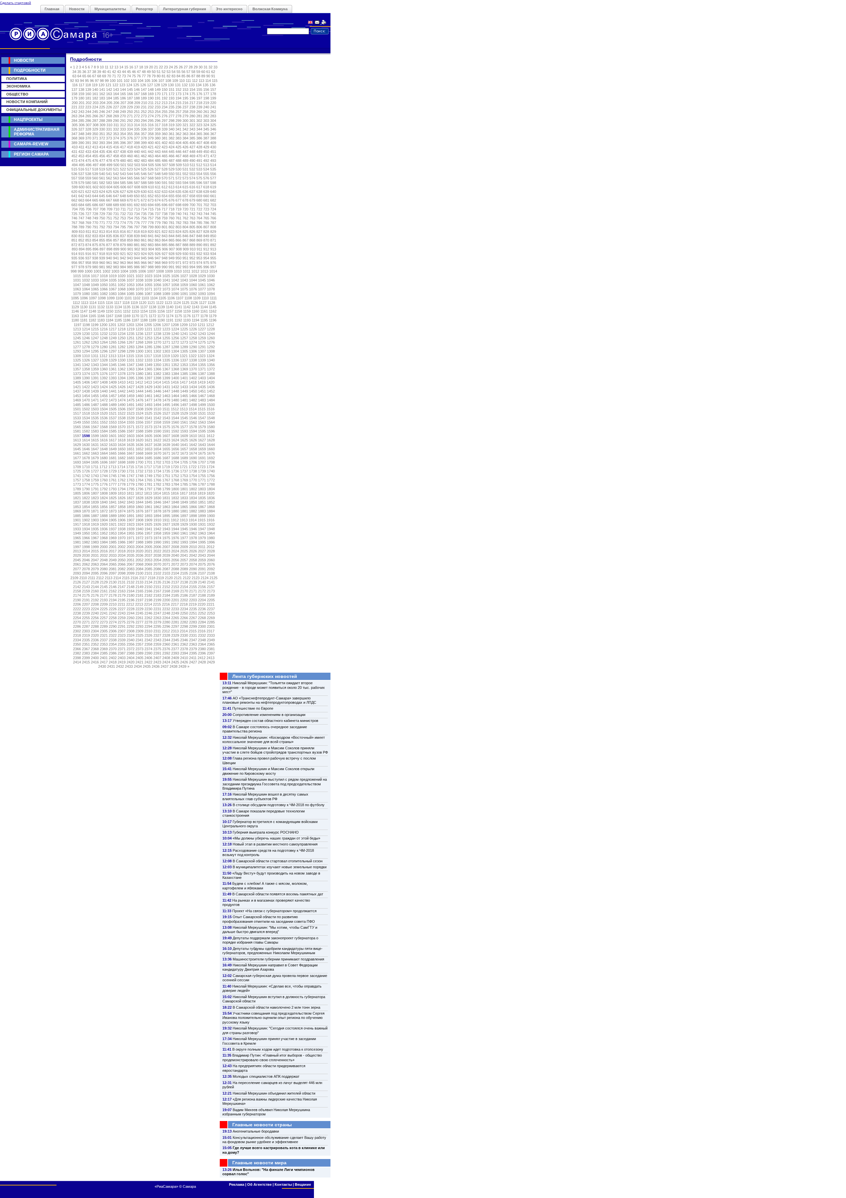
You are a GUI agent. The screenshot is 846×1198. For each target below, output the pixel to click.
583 (109, 183)
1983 (95, 542)
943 (130, 258)
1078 (211, 289)
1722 (193, 467)
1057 (166, 285)
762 (185, 218)
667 (109, 200)
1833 (184, 498)
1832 (175, 498)
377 (137, 138)
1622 (157, 440)
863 (158, 240)
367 (213, 134)
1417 (184, 382)
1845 (148, 502)
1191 (169, 320)
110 (182, 81)
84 (178, 76)
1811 (130, 493)
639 (206, 192)
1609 (184, 436)
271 (130, 116)
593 (178, 183)
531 (185, 169)
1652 (139, 449)
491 (199, 161)
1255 (166, 338)
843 (165, 236)
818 (137, 232)
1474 (122, 400)
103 (133, 81)
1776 (104, 484)
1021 (131, 276)
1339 (202, 360)
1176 (187, 316)
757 (151, 218)
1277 (77, 347)
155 (199, 90)
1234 (122, 334)
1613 (77, 440)
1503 (95, 409)
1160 (195, 311)
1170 (135, 316)
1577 (184, 427)
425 (178, 147)
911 (199, 249)
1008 (160, 271)
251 (137, 112)
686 (95, 205)
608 (137, 187)
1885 (77, 516)
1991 (166, 542)
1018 (104, 276)
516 (81, 169)
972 (185, 263)
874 (88, 245)
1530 (193, 413)
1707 (202, 462)
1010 (178, 271)
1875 (131, 511)
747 (81, 218)
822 (165, 232)
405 (185, 143)
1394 (122, 378)
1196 (212, 320)
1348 (139, 365)
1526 (157, 413)
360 (165, 134)
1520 (104, 413)
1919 (95, 524)
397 (130, 143)
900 (123, 249)
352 (109, 134)
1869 (77, 511)
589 (151, 183)
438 (123, 152)
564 (123, 178)
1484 (211, 400)
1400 (175, 378)
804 (185, 227)
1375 (95, 374)
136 (212, 85)
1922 (122, 524)
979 (88, 267)
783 (185, 223)
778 (151, 223)
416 (116, 147)
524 (137, 169)
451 (213, 152)
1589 (148, 431)
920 (116, 254)
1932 (211, 524)
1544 (175, 418)
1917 (77, 524)
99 (107, 81)
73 (124, 76)
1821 (77, 498)
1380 (139, 374)
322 (192, 125)
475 (88, 161)
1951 (95, 533)
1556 (139, 422)
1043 (184, 280)
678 (185, 200)
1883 (202, 511)
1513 (184, 409)
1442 (122, 391)
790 (88, 227)
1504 (104, 409)
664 (88, 200)
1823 (95, 498)
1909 (148, 520)
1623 (166, 440)
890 (199, 245)
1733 (148, 471)
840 (144, 236)
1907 (131, 520)
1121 (151, 303)
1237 (148, 334)
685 (88, 205)
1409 (113, 382)
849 (206, 236)
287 (95, 121)
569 (158, 178)
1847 (166, 502)
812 (95, 232)
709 (109, 209)
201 (82, 103)
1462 (157, 396)
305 (75, 125)
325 (213, 125)
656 (178, 196)
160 (88, 94)
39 (99, 72)
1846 (157, 502)
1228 (211, 329)
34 (74, 72)
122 (115, 85)
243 (81, 112)
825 (185, 232)
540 (102, 174)
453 (81, 156)
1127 (203, 303)
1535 (95, 418)
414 (102, 147)
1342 (86, 365)
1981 (77, 542)
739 (171, 214)
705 (82, 209)
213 (165, 103)
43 (119, 72)
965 (137, 263)
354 (123, 134)
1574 (157, 427)
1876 (139, 511)
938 (95, 258)
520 (109, 169)
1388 (211, 374)
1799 (166, 489)
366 (206, 134)
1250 (122, 338)
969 (165, 263)
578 (74, 183)
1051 (113, 285)
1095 (75, 298)
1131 (92, 307)
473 (74, 161)
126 (143, 85)
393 (102, 143)
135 (206, 85)
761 (178, 218)
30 (201, 67)
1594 (193, 431)
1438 (86, 391)
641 (74, 196)
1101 (128, 298)
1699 (131, 462)
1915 (202, 520)
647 (116, 196)
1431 (166, 387)
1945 (184, 529)
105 (147, 81)
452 (74, 156)
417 (123, 147)
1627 (202, 440)
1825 (113, 498)
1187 (135, 320)
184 (109, 98)
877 (109, 245)
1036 (122, 280)
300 (185, 121)
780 (165, 223)
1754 (193, 476)
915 (81, 254)
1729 (113, 471)
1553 (113, 422)
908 (179, 249)
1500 (211, 405)
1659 (202, 449)
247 (109, 112)
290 (116, 121)
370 (88, 138)
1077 (202, 289)
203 (95, 103)
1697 (113, 462)
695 (158, 205)
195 (185, 98)
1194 (195, 320)
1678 (86, 458)
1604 (139, 436)
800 (158, 227)
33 (215, 67)
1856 (104, 507)
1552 (104, 422)
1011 (186, 271)
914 (74, 254)
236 (178, 107)
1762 (122, 480)
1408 (104, 382)
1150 (109, 311)
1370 (193, 369)
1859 (131, 507)
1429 (148, 387)
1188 (144, 320)
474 (81, 161)
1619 (131, 440)
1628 (211, 440)
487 (171, 161)
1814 (157, 493)
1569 (113, 427)
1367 (166, 369)
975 (206, 263)
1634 (122, 445)
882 (144, 245)
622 (88, 192)
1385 (184, 374)
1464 (175, 396)
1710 (86, 467)
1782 (157, 484)
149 (158, 90)
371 (95, 138)
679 (192, 200)
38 (94, 72)
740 (178, 214)
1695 (95, 462)
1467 (202, 396)
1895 (166, 516)
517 (88, 169)
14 (121, 67)
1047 (77, 285)
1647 (95, 449)
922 (130, 254)
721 (192, 209)
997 (213, 267)
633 (165, 192)
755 (137, 218)
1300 (139, 351)
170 (158, 94)
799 (151, 227)
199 (213, 98)
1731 (131, 471)
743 (199, 214)
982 (109, 267)
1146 (75, 311)
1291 (202, 347)
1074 (175, 289)
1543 (166, 418)
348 (81, 134)
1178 (204, 316)
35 (79, 72)
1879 (166, 511)
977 (74, 267)
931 (192, 254)
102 (127, 81)
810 (82, 232)
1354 (193, 365)
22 (161, 67)
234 (165, 107)
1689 (184, 458)
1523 (131, 413)
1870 (86, 511)
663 (81, 200)
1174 (169, 316)
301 (192, 121)
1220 (139, 329)
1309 (77, 356)
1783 (166, 484)
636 (185, 192)
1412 (139, 382)
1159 (187, 311)
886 (171, 245)
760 (171, 218)
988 (151, 267)
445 (171, 152)
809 (75, 232)
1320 (175, 356)
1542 (157, 418)
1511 (166, 409)
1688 (175, 458)
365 (199, 134)
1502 (86, 409)
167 (137, 94)
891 (206, 245)
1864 (175, 507)
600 (82, 187)
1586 (122, 431)
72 (119, 76)
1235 (131, 334)
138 (81, 90)
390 (81, 143)
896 (95, 249)
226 (109, 107)
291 (123, 121)
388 (213, 138)
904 (151, 249)
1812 (139, 493)
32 (210, 67)
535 (213, 169)
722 (199, 209)
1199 (94, 325)
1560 (175, 422)
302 (199, 121)
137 (74, 90)
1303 (166, 351)
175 (192, 94)
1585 (113, 431)
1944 (175, 529)
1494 (157, 405)
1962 (193, 533)
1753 (184, 476)
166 (130, 94)
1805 (77, 493)
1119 (134, 303)
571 (171, 178)
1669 (148, 453)
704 (75, 209)
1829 (148, 498)
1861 (148, 507)
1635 (131, 445)
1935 (95, 529)
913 (213, 249)
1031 (77, 280)
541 (109, 174)
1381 (148, 374)
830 (74, 236)
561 (102, 178)
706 (89, 209)
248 (116, 112)
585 (123, 183)
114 (208, 81)
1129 (75, 307)
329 (95, 129)
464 (158, 156)
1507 (131, 409)
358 (151, 134)
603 (102, 187)
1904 (104, 520)
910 (193, 249)
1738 (193, 471)
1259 (202, 338)
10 (102, 67)
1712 (103, 467)
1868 (211, 507)
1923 (131, 524)
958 (88, 263)
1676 (211, 453)
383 (178, 138)
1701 (148, 462)
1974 (157, 538)
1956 (139, 533)
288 (102, 121)
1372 (211, 369)
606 (123, 187)
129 (164, 85)
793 (109, 227)
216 (185, 103)
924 (144, 254)
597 (206, 183)
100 (113, 81)
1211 (201, 325)
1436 (211, 387)
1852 (211, 502)
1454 (86, 396)
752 (116, 218)
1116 (109, 303)
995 (199, 267)
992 (178, 267)
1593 (184, 431)
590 (158, 183)
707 (95, 209)
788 (74, 227)
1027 (184, 276)
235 (171, 107)
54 (173, 72)
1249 (113, 338)
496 (89, 165)
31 (206, 67)
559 (88, 178)
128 (157, 85)
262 (213, 112)
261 (206, 112)
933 (206, 254)
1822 (86, 498)
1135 (127, 307)
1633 (113, 445)
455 (95, 156)
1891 (131, 516)
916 (88, 254)
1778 (122, 484)
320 (178, 125)
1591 (166, 431)
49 (149, 72)
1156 (161, 311)
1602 (122, 436)
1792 (104, 489)
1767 (166, 480)
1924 (139, 524)
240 (206, 107)
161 (95, 94)
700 (192, 205)
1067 (113, 289)
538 (88, 174)
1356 (211, 365)
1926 (157, 524)
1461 (148, 396)
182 (95, 98)
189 (144, 98)
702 (206, 205)
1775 (95, 484)
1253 (148, 338)
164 (116, 94)
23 (166, 67)
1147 (84, 311)
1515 (202, 409)
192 (165, 98)
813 (102, 232)
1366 (157, 369)
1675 (202, 453)
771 (102, 223)
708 (102, 209)
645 (102, 196)
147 (144, 90)
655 (171, 196)
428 (199, 147)
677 (178, 200)
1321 (184, 356)
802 (171, 227)
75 (134, 76)
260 (199, 112)
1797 (148, 489)
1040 (157, 280)
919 (109, 254)
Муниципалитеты (110, 9)
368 (74, 138)
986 (137, 267)
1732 (139, 471)
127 (150, 85)
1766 (157, 480)
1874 (122, 511)
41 (109, 72)
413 (95, 147)
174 (185, 94)
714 (144, 209)
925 (151, 254)
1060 (193, 285)
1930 (193, 524)
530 (178, 169)
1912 (175, 520)
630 (144, 192)
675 (165, 200)
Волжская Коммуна (270, 9)
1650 (122, 449)
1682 (122, 458)
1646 (86, 449)
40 (104, 72)
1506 (122, 409)
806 (199, 227)
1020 (122, 276)
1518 (86, 413)
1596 (211, 431)
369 (81, 138)
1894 (157, 516)
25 (176, 67)
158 (74, 94)
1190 (161, 320)
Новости (77, 9)
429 (206, 147)
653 (158, 196)
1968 (104, 538)
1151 (118, 311)
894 (82, 249)
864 (165, 240)
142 (109, 90)
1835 (202, 498)
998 (74, 271)
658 (192, 196)
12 (111, 67)
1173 (161, 316)
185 (116, 98)
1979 (202, 538)
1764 (139, 480)
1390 (86, 378)
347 (74, 134)
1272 (175, 342)
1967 (95, 538)
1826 (122, 498)
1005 (133, 271)
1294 (86, 351)
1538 (122, 418)
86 (188, 76)
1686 (157, 458)
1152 (127, 311)
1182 (92, 320)
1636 (139, 445)
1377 (113, 374)
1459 (131, 396)
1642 (193, 445)
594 (185, 183)
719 (178, 209)
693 (144, 205)
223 (88, 107)
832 (88, 236)
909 (186, 249)
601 (89, 187)
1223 (166, 329)
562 (109, 178)
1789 (77, 489)
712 (130, 209)
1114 (92, 303)
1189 (152, 320)
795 (123, 227)
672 (144, 200)
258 (185, 112)
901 (130, 249)
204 (102, 103)
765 (206, 218)
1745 (113, 476)
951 (185, 258)
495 (82, 165)
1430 (157, 387)
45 (129, 72)
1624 (175, 440)
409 (213, 143)
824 (178, 232)
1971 (131, 538)
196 (192, 98)
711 (123, 209)
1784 (175, 484)
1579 (202, 427)
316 (151, 125)
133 (192, 85)
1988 (139, 542)
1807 (95, 493)
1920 (104, 524)
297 (165, 121)
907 (172, 249)
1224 (175, 329)
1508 (139, 409)
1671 (166, 453)
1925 (148, 524)
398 (137, 143)
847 (192, 236)
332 (116, 129)
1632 (104, 445)
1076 (193, 289)
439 (130, 152)
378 (144, 138)
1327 (95, 360)
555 (206, 174)
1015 (77, 276)
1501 (77, 409)
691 (130, 205)
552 (185, 174)
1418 (193, 382)
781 (171, 223)
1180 (75, 320)
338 (158, 129)
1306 (193, 351)
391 (88, 143)
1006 (142, 271)
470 (199, 156)
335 (137, 129)
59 (198, 72)
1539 (131, 418)
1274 (193, 342)
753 (123, 218)
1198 (86, 325)
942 (123, 258)
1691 (202, 458)
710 (116, 209)
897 (102, 249)
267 (102, 116)
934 (213, 254)
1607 (166, 436)
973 (192, 263)
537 (81, 174)
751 (109, 218)
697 (171, 205)
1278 (86, 347)
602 (95, 187)
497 (95, 165)
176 (199, 94)
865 (171, 240)
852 (81, 240)
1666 (122, 453)
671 (137, 200)
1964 (211, 533)
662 (74, 200)
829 (213, 232)
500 (116, 165)
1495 (166, 405)
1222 (157, 329)
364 (192, 134)
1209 (184, 325)
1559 (166, 422)
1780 (139, 484)
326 (74, 129)
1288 (175, 347)
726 (81, 214)
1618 (122, 440)
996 (206, 267)
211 (151, 103)
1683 (131, 458)
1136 (135, 307)
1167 (109, 316)
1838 (86, 502)
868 (192, 240)
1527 (166, 413)
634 (171, 192)
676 (171, 200)
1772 (211, 480)
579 (81, 183)
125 (136, 85)
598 (213, 183)
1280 (104, 347)
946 (151, 258)
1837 (77, 502)
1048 (86, 285)
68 (99, 76)
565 (130, 178)
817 (130, 232)
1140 (169, 307)
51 (159, 72)
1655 (166, 449)
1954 (122, 533)
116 (75, 85)
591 (165, 183)
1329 (113, 360)
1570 (122, 427)
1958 (157, 533)
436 (109, 152)
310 (109, 125)
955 (213, 258)
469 (192, 156)
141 (102, 90)
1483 (202, 400)
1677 (77, 458)
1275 (202, 342)
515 (74, 169)
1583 (95, 431)
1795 (131, 489)
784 (192, 223)
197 (199, 98)
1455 (95, 396)
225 (102, 107)
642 (81, 196)
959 (95, 263)
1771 (202, 480)
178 (213, 94)
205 (109, 103)
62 (213, 72)
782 (178, 223)
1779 (131, 484)
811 (88, 232)
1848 (175, 502)
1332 (139, 360)
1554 (122, 422)
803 (178, 227)
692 (137, 205)
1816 (175, 493)
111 (188, 81)
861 (144, 240)
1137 (144, 307)
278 (178, 116)
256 (171, 112)
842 (158, 236)
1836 (211, 498)
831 (81, 236)
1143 (195, 307)
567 (144, 178)
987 (144, 267)
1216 (104, 329)
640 (213, 192)
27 (186, 67)
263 (74, 116)
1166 (101, 316)
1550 (86, 422)
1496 (175, 405)
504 (144, 165)
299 (178, 121)
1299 (131, 351)
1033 (95, 280)
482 (137, 161)
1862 (157, 507)
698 (178, 205)
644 (95, 196)
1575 (166, 427)
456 (102, 156)
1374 (86, 374)
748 (88, 218)
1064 (86, 289)
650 (137, 196)
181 (88, 98)
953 (199, 258)
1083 (113, 294)
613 (171, 187)
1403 (202, 378)
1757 (77, 480)
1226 (193, 329)
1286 (157, 347)
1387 (202, 374)
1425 (113, 387)
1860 (139, 507)
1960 (175, 533)
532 (192, 169)
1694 (86, 462)
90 (208, 76)
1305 (184, 351)
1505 (113, 409)
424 (171, 147)
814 (109, 232)
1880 (175, 511)
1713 (112, 467)
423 (165, 147)
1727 (95, 471)
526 (151, 169)
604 (109, 187)
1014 (213, 271)
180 (81, 98)
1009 (169, 271)
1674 (193, 453)
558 (81, 178)
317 (158, 125)
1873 (113, 511)
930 (185, 254)
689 (116, 205)
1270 (157, 342)
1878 (157, 511)
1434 (193, 387)
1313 (112, 356)
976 (213, 263)
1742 (86, 476)
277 (171, 116)
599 (75, 187)
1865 (184, 507)
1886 (86, 516)
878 (116, 245)
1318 (157, 356)
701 (199, 205)
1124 (177, 303)
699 (185, 205)
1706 (193, 462)
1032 (86, 280)
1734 (157, 471)
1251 (131, 338)
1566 (86, 427)
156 (206, 90)
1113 (84, 303)
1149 (101, 311)
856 (109, 240)
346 (213, 129)
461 (137, 156)
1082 (104, 294)
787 (213, 223)
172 (171, 94)
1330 (122, 360)
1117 (117, 303)
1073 (166, 289)
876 (102, 245)
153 (185, 90)
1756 (211, 476)
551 (178, 174)
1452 (211, 391)
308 (95, 125)
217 (192, 103)
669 (123, 200)
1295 (95, 351)
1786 (193, 484)
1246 (86, 338)
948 (165, 258)
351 (102, 134)
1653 (148, 449)
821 (158, 232)
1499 (202, 405)
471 (206, 156)
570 (165, 178)
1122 (160, 303)
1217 (113, 329)
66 (89, 76)
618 (206, 187)
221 (74, 107)
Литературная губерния (184, 9)
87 (193, 76)
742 (192, 214)
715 (151, 209)
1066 (104, 289)
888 (185, 245)
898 (109, 249)
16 (131, 67)
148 (151, 90)
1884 (211, 511)
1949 (77, 533)
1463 (166, 396)
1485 (77, 405)
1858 (122, 507)
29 (196, 67)
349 (88, 134)
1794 (122, 489)
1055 (148, 285)
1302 (157, 351)
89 (203, 76)
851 (74, 240)
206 (116, 103)
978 (81, 267)
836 (116, 236)
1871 (95, 511)
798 (144, 227)
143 (116, 90)
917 (95, 254)
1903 (95, 520)
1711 (94, 467)
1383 (166, 374)
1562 (193, 422)
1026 (175, 276)
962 (116, 263)
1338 (193, 360)
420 (144, 147)
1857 (113, 507)
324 (206, 125)
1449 (184, 391)
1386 (193, 374)
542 (116, 174)
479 (116, 161)
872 (74, 245)
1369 (184, 369)
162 (102, 94)
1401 (184, 378)
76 (139, 76)
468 (185, 156)
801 (165, 227)
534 (206, 169)
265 (88, 116)
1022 (139, 276)
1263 (95, 342)
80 (159, 76)
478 (109, 161)
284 (74, 121)
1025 (166, 276)
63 (74, 76)
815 (116, 232)
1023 (148, 276)
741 (185, 214)
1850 (193, 502)
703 (213, 205)
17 (136, 67)
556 (213, 174)
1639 (166, 445)
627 (123, 192)
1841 (113, 502)
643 (88, 196)
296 (158, 121)
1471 (95, 400)
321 (185, 125)
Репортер (144, 9)
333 (123, 129)
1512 (175, 409)
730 (109, 214)
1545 (184, 418)
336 (144, 129)
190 (151, 98)
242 (74, 112)
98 (102, 81)
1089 (166, 294)
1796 (139, 489)
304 (213, 121)
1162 (212, 311)
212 (158, 103)
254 (158, 112)
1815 (166, 493)
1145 (212, 307)
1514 (193, 409)
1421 (77, 387)
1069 (131, 289)
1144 (204, 307)
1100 (119, 298)
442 (151, 152)
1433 (184, 387)
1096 (84, 298)
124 (129, 85)
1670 (157, 453)
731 (116, 214)
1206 (157, 325)
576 (206, 178)
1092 (193, 294)
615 (185, 187)
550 (171, 174)
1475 (131, 400)
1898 (193, 516)
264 (81, 116)
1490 (122, 405)
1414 (157, 382)
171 (165, 94)
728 (95, 214)
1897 (184, 516)
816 (123, 232)
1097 (93, 298)
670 (130, 200)
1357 (77, 369)
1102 (136, 298)
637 (192, 192)
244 (88, 112)
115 (214, 81)
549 (165, 174)
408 (206, 143)
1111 (213, 298)
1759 (95, 480)
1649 (113, 449)
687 (102, 205)
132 (185, 85)
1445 (148, 391)
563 (116, 178)
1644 (211, 445)
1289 (184, 347)
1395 (131, 378)
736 (151, 214)
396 (123, 143)
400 (151, 143)
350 (95, 134)
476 (95, 161)
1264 (104, 342)
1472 (104, 400)
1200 (103, 325)
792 (102, 227)
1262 (86, 342)
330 (102, 129)
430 (213, 147)
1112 (76, 303)
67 (94, 76)
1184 (109, 320)
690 (123, 205)
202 (89, 103)
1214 (86, 329)
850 (213, 236)
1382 (157, 374)
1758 (86, 480)
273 (144, 116)
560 (95, 178)
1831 (166, 498)
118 (88, 85)
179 (74, 98)
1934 (86, 529)
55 (178, 72)
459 (123, 156)
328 (88, 129)
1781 (148, 484)
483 (144, 161)
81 (164, 76)
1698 (122, 462)
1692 (211, 458)
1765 (148, 480)
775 (130, 223)
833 (95, 236)
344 (199, 129)
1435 (202, 387)
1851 (202, 502)
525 (144, 169)
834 (102, 236)
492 (206, 161)
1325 (77, 360)
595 (192, 183)
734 (137, 214)
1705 (184, 462)
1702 (157, 462)
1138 (152, 307)
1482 (193, 400)
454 (88, 156)
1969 (113, 538)
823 (171, 232)
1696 (104, 462)
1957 (148, 533)
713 (137, 209)
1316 (139, 356)
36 (84, 72)
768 (81, 223)
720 (185, 209)
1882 (193, 511)
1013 (204, 271)
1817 (184, 493)
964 (130, 263)
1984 (104, 542)
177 (206, 94)
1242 (193, 334)
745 (213, 214)
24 (171, 67)
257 (178, 112)
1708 (211, 462)
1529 (184, 413)
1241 (184, 334)
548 (158, 174)
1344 (104, 365)
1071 (148, 289)
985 (130, 267)
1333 (148, 360)
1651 (131, 449)
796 (130, 227)
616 (192, 187)
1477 (148, 400)
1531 (202, 413)
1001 (97, 271)
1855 (95, 507)
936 (81, 258)
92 (72, 81)
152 (178, 90)
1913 (184, 520)
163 (109, 94)
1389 (77, 378)
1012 (195, 271)
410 (75, 147)
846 (185, 236)
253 (151, 112)
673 (151, 200)
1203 (130, 325)
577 (213, 178)
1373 (77, 374)
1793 (113, 489)
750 (102, 218)
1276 (211, 342)
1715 (130, 467)
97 (97, 81)
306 (82, 125)
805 (192, 227)
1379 (131, 374)
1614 (86, 440)
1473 (113, 400)
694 (151, 205)
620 (74, 192)
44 (124, 72)
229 (130, 107)
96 (92, 81)
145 (130, 90)
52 (164, 72)
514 (213, 165)
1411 (130, 382)
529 (171, 169)
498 (102, 165)
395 (116, 143)
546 (144, 174)
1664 (104, 453)
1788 (211, 484)
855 (102, 240)
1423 (95, 387)
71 (114, 76)
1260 (211, 338)
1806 (86, 493)
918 (102, 254)
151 (171, 90)
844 (171, 236)
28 (191, 67)
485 (158, 161)
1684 (139, 458)
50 (154, 72)
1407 (95, 382)
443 (158, 152)
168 (144, 94)
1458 (122, 396)
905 (158, 249)
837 (123, 236)
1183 (101, 320)
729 (102, 214)
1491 (131, 405)
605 (116, 187)
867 (185, 240)
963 (123, 263)
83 (173, 76)
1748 (139, 476)
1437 (77, 391)
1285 (148, 347)
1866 (193, 507)
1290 (193, 347)
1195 (204, 320)
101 (120, 81)
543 (123, 174)
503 (137, 165)
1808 (104, 493)
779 (158, 223)
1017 (95, 276)
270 (123, 116)
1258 (193, 338)
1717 (148, 467)
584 (116, 183)
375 (123, 138)
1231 (95, 334)
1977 (184, 538)
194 (178, 98)
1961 (184, 533)
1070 (139, 289)
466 (171, 156)
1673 (184, 453)
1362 (122, 369)
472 (213, 156)
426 (185, 147)
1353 (184, 365)
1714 (121, 467)
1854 (86, 507)
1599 (95, 436)
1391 (95, 378)
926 (158, 254)
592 (171, 183)
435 (102, 152)
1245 (77, 338)
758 (158, 218)
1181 (84, 320)
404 (178, 143)
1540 (139, 418)
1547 (202, 418)
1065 (95, 289)
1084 (122, 294)
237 (185, 107)
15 (126, 67)
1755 (202, 476)
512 (199, 165)
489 (185, 161)
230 (137, 107)
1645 (77, 449)
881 (137, 245)
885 (165, 245)
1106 (171, 298)
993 (185, 267)
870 (206, 240)
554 (199, 174)
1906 (122, 520)
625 (109, 192)
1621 (148, 440)
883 (151, 245)
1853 (77, 507)
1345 (113, 365)
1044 (193, 280)
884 (158, 245)
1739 (202, 471)
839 (137, 236)
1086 (139, 294)
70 (109, 76)
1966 (86, 538)
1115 (101, 303)
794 (116, 227)
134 (199, 85)
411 (81, 147)
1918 (86, 524)
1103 (145, 298)
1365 (148, 369)
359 (158, 134)
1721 (184, 467)
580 (88, 183)
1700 (139, 462)
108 (168, 81)
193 (171, 98)
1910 (157, 520)
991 (171, 267)
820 (151, 232)
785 (199, 223)
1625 (184, 440)
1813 (148, 493)
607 (130, 187)
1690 (193, 458)
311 (116, 125)
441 (144, 152)
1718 (157, 467)
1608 (175, 436)
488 (178, 161)
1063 (77, 289)
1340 (211, 360)
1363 (131, 369)
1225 (184, 329)
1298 (122, 351)
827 (199, 232)
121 (108, 85)
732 (123, 214)
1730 (122, 471)
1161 (204, 311)
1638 (157, 445)
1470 (86, 400)
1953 (113, 533)
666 (102, 200)
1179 (212, 316)
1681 (113, 458)
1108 (188, 298)
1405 (77, 382)
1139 (161, 307)
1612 (210, 436)
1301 (148, 351)
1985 (113, 542)
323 (199, 125)
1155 (152, 311)
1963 (202, 533)
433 (88, 152)
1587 (131, 431)
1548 (211, 418)
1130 (84, 307)
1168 (118, 316)
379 (151, 138)
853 (88, 240)
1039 (148, 280)
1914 (193, 520)
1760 (104, 480)
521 (116, 169)
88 (198, 76)
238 (192, 107)
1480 (175, 400)
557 (74, 178)
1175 (178, 316)
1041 (166, 280)
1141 (178, 307)
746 (74, 218)
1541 (148, 418)
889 (192, 245)
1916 (210, 520)
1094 (211, 294)
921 (123, 254)
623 (95, 192)
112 (195, 81)
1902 (86, 520)
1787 (202, 484)
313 (130, 125)
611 (158, 187)
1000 (89, 271)
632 (158, 192)
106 (154, 81)
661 (213, 196)
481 (130, 161)
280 (192, 116)
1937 (113, 529)
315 (144, 125)
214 (171, 103)
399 (144, 143)
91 (213, 76)
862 (151, 240)
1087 (148, 294)
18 (141, 67)
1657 (184, 449)
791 (95, 227)
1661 (77, 453)
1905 (113, 520)
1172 (152, 316)
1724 (210, 467)
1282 (122, 347)
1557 (148, 422)
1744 (104, 476)
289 (109, 121)
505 (151, 165)
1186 (127, 320)
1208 (175, 325)
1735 (166, 471)
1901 (77, 520)
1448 (175, 391)
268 (109, 116)
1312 (103, 356)
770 (95, 223)
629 (137, 192)
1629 (77, 445)
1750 (157, 476)
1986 (122, 542)
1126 (194, 303)
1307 (202, 351)
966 (144, 263)
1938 (122, 529)
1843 (131, 502)
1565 (77, 427)
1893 (148, 516)
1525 (148, 413)
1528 (175, 413)
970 (171, 263)
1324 (210, 356)
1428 (139, 387)
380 (158, 138)
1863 (166, 507)
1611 (202, 436)
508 (172, 165)
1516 (210, 409)
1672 (175, 453)
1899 (202, 516)
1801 (184, 489)
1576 (175, 427)
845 (178, 236)
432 (81, 152)
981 (102, 267)
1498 (193, 405)
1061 (202, 285)
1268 (139, 342)
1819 (202, 493)
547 (151, 174)
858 (123, 240)
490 (192, 161)
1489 (113, 405)
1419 (202, 382)
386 (199, 138)
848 (199, 236)
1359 (95, 369)
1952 (104, 533)
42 (114, 72)
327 (81, 129)
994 (192, 267)
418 (130, 147)
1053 (131, 285)
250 (130, 112)
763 (192, 218)
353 (116, 134)
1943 (166, 529)
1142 (187, 307)
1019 (113, 276)
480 (123, 161)
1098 (102, 298)
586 (130, 183)
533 (199, 169)
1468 (211, 396)
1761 (113, 480)
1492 (139, 405)
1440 (104, 391)
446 (178, 152)
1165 (92, 316)
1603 (131, 436)
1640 (175, 445)
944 (137, 258)
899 (116, 249)
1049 (95, 285)
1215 (95, 329)
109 (175, 81)
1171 (144, 316)
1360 (104, 369)
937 (88, 258)
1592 (175, 431)
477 (102, 161)
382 (171, 138)
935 (74, 258)
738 (165, 214)
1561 (184, 422)
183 (102, 98)
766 (213, 218)
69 (104, 76)
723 (206, 209)
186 (123, 98)
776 (137, 223)
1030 (211, 276)
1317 (148, 356)
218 (199, 103)
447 (185, 152)
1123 (168, 303)
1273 (184, 342)
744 (206, 214)
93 (77, 81)
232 (151, 107)
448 (192, 152)
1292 (211, 347)
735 (144, 214)
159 (81, 94)
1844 (139, 502)
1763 (131, 480)
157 (213, 90)
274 (151, 116)
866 (178, 240)
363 (185, 134)
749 (95, 218)
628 (130, 192)
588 (144, 183)
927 (165, 254)
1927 (166, 524)
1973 (148, 538)
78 (149, 76)
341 (178, 129)
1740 (211, 471)
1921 (113, 524)
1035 (113, 280)
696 (165, 205)
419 (137, 147)
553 (192, 174)
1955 (131, 533)
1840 (104, 502)
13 (116, 67)
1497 (184, 405)
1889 (113, 516)
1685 (148, 458)
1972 (139, 538)
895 (89, 249)
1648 (104, 449)
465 (165, 156)
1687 (166, 458)
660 (206, 196)
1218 (122, 329)
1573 (148, 427)
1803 (202, 489)
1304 (175, 351)
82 (169, 76)
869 (199, 240)
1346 (122, 365)
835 (109, 236)
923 (137, 254)
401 (158, 143)
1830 (157, 498)
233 (158, 107)
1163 (75, 316)
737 (158, 214)
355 (130, 134)
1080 (86, 294)
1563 (202, 422)
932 (199, 254)
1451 (202, 391)
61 (208, 72)
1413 (148, 382)
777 (144, 223)
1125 (185, 303)
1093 (202, 294)
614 (178, 187)
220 (213, 103)
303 (206, 121)
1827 (131, 498)
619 (213, 187)
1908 (139, 520)
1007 (151, 271)
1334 (157, 360)
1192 (178, 320)
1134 (118, 307)
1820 (210, 493)
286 (88, 121)
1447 (166, 391)
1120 (142, 303)
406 (192, 143)
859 (130, 240)
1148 (92, 311)
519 (102, 169)
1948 (211, 529)
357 (144, 134)
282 (206, 116)
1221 (148, 329)
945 (144, 258)
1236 (139, 334)
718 (171, 209)
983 (116, 267)
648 (123, 196)
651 (144, 196)
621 (81, 192)
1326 (86, 360)
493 (213, 161)
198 (206, 98)
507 (165, 165)
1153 (135, 311)
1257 (184, 338)
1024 (157, 276)
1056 (157, 285)
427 (192, 147)
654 (165, 196)
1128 (211, 303)
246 (102, 112)
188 (137, 98)
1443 (131, 391)
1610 (193, 436)
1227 (202, 329)
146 (137, 90)
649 (130, 196)
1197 (77, 325)
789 (81, 227)
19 (146, 67)
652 (151, 196)
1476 (139, 400)
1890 (122, 516)
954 (206, 258)
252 (144, 112)
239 (199, 107)
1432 (175, 387)
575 (199, 178)
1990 (157, 542)
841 (151, 236)
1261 (77, 342)
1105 (162, 298)
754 (130, 218)
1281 (113, 347)
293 (137, 121)
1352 (175, 365)
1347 (131, 365)
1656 (175, 449)
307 (89, 125)
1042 (175, 280)
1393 (113, 378)
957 (81, 263)
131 (178, 85)
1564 (211, 422)
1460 (139, 396)
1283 (131, 347)
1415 (166, 382)
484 (151, 161)
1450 (193, 391)
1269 (148, 342)
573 (185, 178)
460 (130, 156)
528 (165, 169)
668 (116, 200)
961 (109, 263)
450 (206, 152)
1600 (104, 436)
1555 (131, 422)
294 (144, 121)
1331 (131, 360)
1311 (94, 356)
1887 (95, 516)
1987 (131, 542)
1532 (211, 413)
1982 (86, 542)
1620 (139, 440)
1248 (104, 338)
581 (95, 183)
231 (144, 107)
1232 (104, 334)
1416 (175, 382)
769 (88, 223)
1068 (122, 289)
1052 (122, 285)
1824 (104, 498)
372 (102, 138)
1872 (104, 511)
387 (206, 138)
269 (116, 116)
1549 (77, 422)
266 (95, 116)
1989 (148, 542)
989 (158, 267)
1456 (104, 396)
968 (158, 263)
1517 (77, 413)
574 (192, 178)
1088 (157, 294)
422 (158, 147)
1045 (202, 280)
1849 (184, 502)
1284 (139, 347)
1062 (211, 285)
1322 (193, 356)
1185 (118, 320)
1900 (211, 516)
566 (137, 178)
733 (130, 214)
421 (151, 147)
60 (203, 72)
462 (144, 156)
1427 (131, 387)
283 (213, 116)
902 (137, 249)
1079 (77, 294)
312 (123, 125)
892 (213, 245)
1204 (139, 325)
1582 (86, 431)
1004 (124, 271)
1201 (112, 325)
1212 (210, 325)
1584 (104, 431)
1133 (109, 307)
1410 (122, 382)
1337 (184, 360)
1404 (211, 378)
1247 (95, 338)
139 (88, 90)
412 (88, 147)
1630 (86, 445)
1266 (122, 342)
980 (95, 267)
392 (95, 143)
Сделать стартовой (15, 3)
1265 (113, 342)
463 (151, 156)
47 (139, 72)
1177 (195, 316)
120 (101, 85)
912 (206, 249)
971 (178, 263)
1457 (113, 396)
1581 (77, 431)
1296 (104, 351)
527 (158, 169)
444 (165, 152)
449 (199, 152)
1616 (104, 440)
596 (199, 183)
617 (199, 187)
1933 (77, 529)
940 (109, 258)
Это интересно (229, 9)
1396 (139, 378)
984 (123, 267)
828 (206, 232)
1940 (139, 529)
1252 (139, 338)
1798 (157, 489)
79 (154, 76)
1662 (86, 453)
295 (151, 121)
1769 (184, 480)
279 (185, 116)
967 (151, 263)
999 (81, 271)
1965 (77, 538)
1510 (157, 409)
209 (137, 103)
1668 (139, 453)
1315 (130, 356)
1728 (104, 471)
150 (165, 90)
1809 (113, 493)
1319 (166, 356)
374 (116, 138)
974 (199, 263)
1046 (211, 280)
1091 (184, 294)
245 (95, 112)
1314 (121, 356)
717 (165, 209)
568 (151, 178)
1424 (104, 387)
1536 (104, 418)
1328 (104, 360)
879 (123, 245)
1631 (95, 445)
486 (165, 161)
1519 (95, 413)
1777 (113, 484)
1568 (104, 427)
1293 (77, 351)
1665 (113, 453)
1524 (139, 413)
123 (122, 85)
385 (192, 138)
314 (137, 125)
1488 (104, 405)
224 (95, 107)
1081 (95, 294)
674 (158, 200)
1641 (184, 445)
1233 (113, 334)
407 (199, 143)
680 (199, 200)
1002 (106, 271)
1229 (77, 334)
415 (109, 147)
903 (144, 249)
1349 (148, 365)
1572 (139, 427)
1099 (111, 298)
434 (95, 152)
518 (95, 169)
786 (206, 223)
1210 (193, 325)
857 (116, 240)
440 (137, 152)
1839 (95, 502)
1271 (166, 342)
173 (178, 94)
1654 (157, 449)
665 (95, 200)
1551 (95, 422)
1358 (86, 369)
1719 (166, 467)
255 (165, 112)
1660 (211, 449)
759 (165, 218)
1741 (77, 476)
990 (165, 267)
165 (123, 94)
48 (144, 72)
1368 (175, 369)
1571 (131, 427)
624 (102, 192)
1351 (166, 365)
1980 (211, 538)
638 (199, 192)
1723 (202, 467)
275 (158, 116)
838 (130, 236)
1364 (139, 369)
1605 (148, 436)
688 (109, 205)
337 (151, 129)
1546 (193, 418)
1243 (202, 334)
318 (165, 125)
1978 (193, 538)
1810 (122, 493)
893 (75, 249)
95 (87, 81)
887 (178, 245)
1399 (166, 378)
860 (137, 240)
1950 (86, 533)
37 (89, 72)
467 (178, 156)
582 (102, 183)
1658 (193, 449)
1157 (169, 311)
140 (95, 90)
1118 (126, 303)
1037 (131, 280)
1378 (122, 374)
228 (123, 107)
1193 (187, 320)
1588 (139, 431)
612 (165, 187)
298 (171, 121)
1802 (193, 489)
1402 (193, 378)
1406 (86, 382)
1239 (166, 334)
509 (179, 165)
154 (192, 90)
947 (158, 258)
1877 (148, 511)
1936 (104, 529)
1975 (166, 538)
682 (213, 200)
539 (95, 174)
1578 (193, 427)
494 (75, 165)
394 (109, 143)
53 (169, 72)
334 (130, 129)
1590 (157, 431)
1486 (86, 405)
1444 (139, 391)
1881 (184, 511)
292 (130, 121)
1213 (77, 329)
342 (185, 129)
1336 (175, 360)
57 (188, 72)
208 (130, 103)
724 (213, 209)
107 (161, 81)
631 (151, 192)
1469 (77, 400)
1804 (211, 489)
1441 (113, 391)
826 (192, 232)
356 (137, 134)
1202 (121, 325)
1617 (113, 440)
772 (109, 223)
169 (151, 94)
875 (95, 245)
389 (74, 143)
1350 (157, 365)
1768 (175, 480)
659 (199, 196)
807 (206, 227)
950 (178, 258)
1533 (77, 418)
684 (81, 205)
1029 (202, 276)
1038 (139, 280)
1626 (193, 440)
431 (74, 152)
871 (213, 240)
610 (151, 187)
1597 (77, 436)
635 (178, 192)
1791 (95, 489)
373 (109, 138)
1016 (86, 276)
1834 (193, 498)
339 (165, 129)
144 (123, 90)
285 (81, 121)
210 (144, 103)
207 (123, 103)
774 (123, 223)
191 (158, 98)
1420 (210, 382)
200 (75, 103)
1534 (86, 418)
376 (130, 138)
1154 (144, 311)
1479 (166, 400)
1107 (179, 298)
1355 (202, 365)
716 (158, 209)
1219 (131, 329)
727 (88, 214)
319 (171, 125)
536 (74, 174)
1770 (193, 480)
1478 (157, 400)
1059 (184, 285)
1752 (175, 476)
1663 (95, 453)
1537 (113, 418)
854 (95, 240)
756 (144, 218)
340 (171, 129)
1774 (86, 484)
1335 (166, 360)
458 (116, 156)
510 (186, 165)
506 (158, 165)
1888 (104, 516)
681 (206, 200)
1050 (104, 285)
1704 (175, 462)
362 (178, 134)
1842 (122, 502)
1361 (113, 369)
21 (156, 67)
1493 (148, 405)
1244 (211, 334)
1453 (77, 396)
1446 (157, 391)
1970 (122, 538)
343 (192, 129)
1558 (157, 422)
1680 (104, 458)
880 (130, 245)
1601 (113, 436)
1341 (77, 365)
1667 (131, 453)
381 (165, 138)
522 (123, 169)
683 (74, 205)
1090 (175, 294)
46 (134, 72)
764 (199, 218)
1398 (157, 378)
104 (140, 81)
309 (102, 125)
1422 (86, 387)
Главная (52, 9)
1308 (211, 351)
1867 (202, 507)
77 (144, 76)
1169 (127, 316)
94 (82, 81)
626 (116, 192)
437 (116, 152)
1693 (77, 462)
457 (109, 156)
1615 (95, 440)
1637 (148, 445)
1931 (202, 524)
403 (171, 143)
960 (102, 263)
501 (123, 165)
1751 (166, 476)
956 (74, 263)
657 (185, 196)
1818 (193, 493)
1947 (202, 529)
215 (178, 103)
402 (165, 143)
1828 (139, 498)
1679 (95, 458)
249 (123, 112)
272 (137, 116)
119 (94, 85)
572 (178, 178)
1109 (197, 298)
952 (192, 258)
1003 (115, 271)
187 (130, 98)
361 (171, 134)
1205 (148, 325)
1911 (166, 520)
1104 (154, 298)
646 (109, 196)
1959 (166, 533)
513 (206, 165)
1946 (193, 529)
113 (201, 81)
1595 (202, 431)
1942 (157, 529)
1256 (175, 338)
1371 (202, 369)
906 (165, 249)
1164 (84, 316)
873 (81, 245)
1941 (148, 529)
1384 (175, 374)
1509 (148, 409)
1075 (184, 289)
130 (171, 85)
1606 (157, 436)
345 (206, 129)
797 (137, 227)
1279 (95, 347)
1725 (77, 471)
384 (185, 138)
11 (106, 67)
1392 (104, 378)
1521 (113, 413)
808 (213, 227)
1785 (184, 484)
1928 (175, 524)
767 (74, 223)
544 (130, 174)
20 (151, 67)
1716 (139, 467)
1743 (95, 476)
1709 (77, 467)
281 (199, 116)
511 (192, 165)
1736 (175, 471)
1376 (104, 374)
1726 (86, 471)
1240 (175, 334)
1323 (202, 356)
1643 (202, 445)
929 (178, 254)
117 (81, 85)
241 (213, 107)
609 (144, 187)
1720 (175, 467)
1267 (131, 342)
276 (165, 116)
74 (129, 76)
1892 (139, 516)
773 (116, 223)
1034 (104, 280)
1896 (175, 516)
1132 (101, 307)
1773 (77, 484)
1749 (148, 476)
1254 (157, 338)
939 (102, 258)
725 (74, 214)
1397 (148, 378)
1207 (166, 325)
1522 (122, 413)
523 (130, 169)
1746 (122, 476)
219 (206, 103)
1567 (95, 427)
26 (181, 67)
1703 (166, 462)
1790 (86, 489)
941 (116, 258)
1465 (184, 396)
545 (137, 174)
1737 (184, 471)
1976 (175, 538)
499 (109, 165)
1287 (166, 347)
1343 (95, 365)
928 (171, 254)
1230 (86, 334)
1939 (131, 529)
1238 (157, 334)
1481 (184, 400)
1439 (95, 391)
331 (109, 129)
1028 (193, 276)
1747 (131, 476)
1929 (184, 524)
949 (171, 258)
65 (84, 76)
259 (192, 112)
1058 (175, 285)
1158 (178, 311)
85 (183, 76)
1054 (139, 285)
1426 (122, 387)
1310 (86, 356)
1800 (175, 489)
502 (130, 165)
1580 (211, 427)
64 (79, 76)
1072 (157, 289)
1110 (205, 298)
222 (81, 107)
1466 (193, 396)
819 (144, 232)
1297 (113, 351)
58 (193, 72)
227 (116, 107)
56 (183, 72)
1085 (131, 294)
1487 (95, 405)
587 (137, 183)
